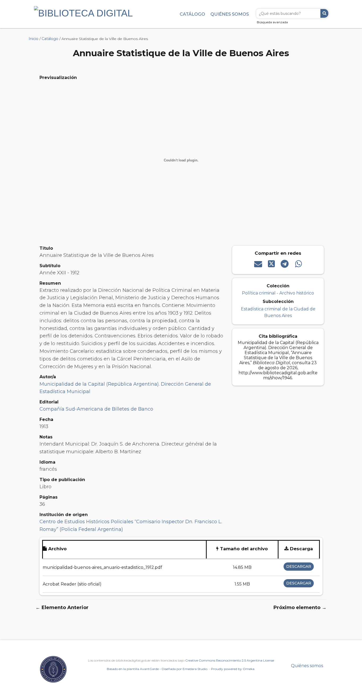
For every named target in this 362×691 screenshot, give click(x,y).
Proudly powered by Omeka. (233, 669)
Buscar (324, 13)
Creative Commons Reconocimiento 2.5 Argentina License (229, 660)
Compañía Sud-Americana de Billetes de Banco (96, 409)
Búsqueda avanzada (272, 22)
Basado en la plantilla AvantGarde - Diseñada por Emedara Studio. (157, 669)
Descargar (298, 566)
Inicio (33, 38)
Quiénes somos (229, 14)
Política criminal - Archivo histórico (278, 293)
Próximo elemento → (299, 607)
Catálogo (192, 14)
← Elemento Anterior (62, 607)
